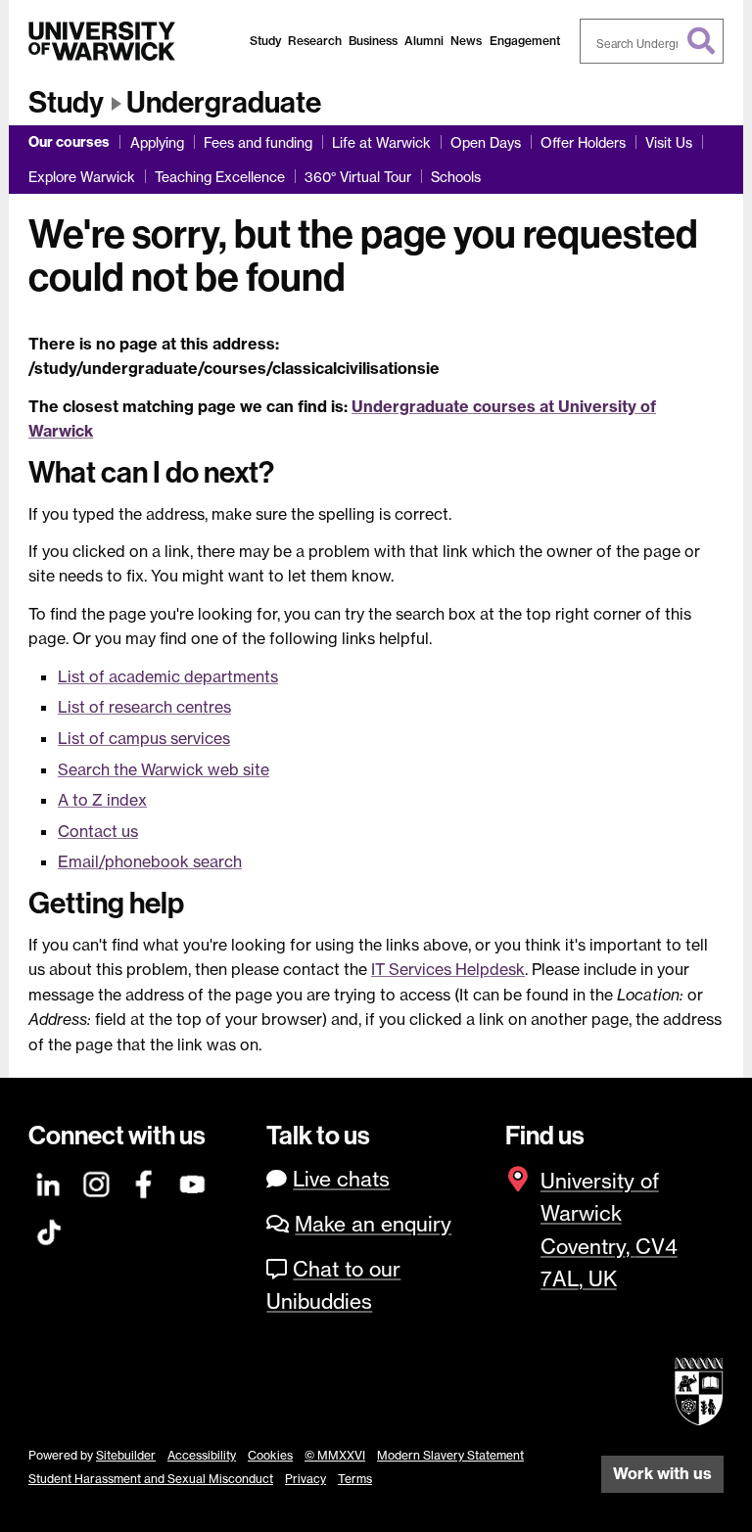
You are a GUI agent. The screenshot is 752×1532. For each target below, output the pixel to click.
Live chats (341, 1179)
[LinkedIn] (49, 1181)
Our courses (69, 142)
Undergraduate (223, 102)
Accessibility (201, 1455)
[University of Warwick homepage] (102, 41)
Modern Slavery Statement (450, 1455)
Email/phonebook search (150, 861)
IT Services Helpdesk (448, 969)
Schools (456, 176)
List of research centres (144, 707)
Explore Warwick (81, 176)
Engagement (525, 40)
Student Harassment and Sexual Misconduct (150, 1478)
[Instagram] (97, 1181)
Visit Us (668, 142)
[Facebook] (144, 1181)
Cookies (270, 1455)
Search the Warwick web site (163, 769)
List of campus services (144, 738)
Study (265, 40)
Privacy (305, 1478)
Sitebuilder (126, 1455)
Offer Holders (583, 142)
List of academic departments (168, 676)
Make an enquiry (373, 1224)
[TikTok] (49, 1229)
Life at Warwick (381, 142)
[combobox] (652, 41)
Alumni (424, 40)
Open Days (485, 142)
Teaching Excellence (220, 176)
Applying (157, 142)
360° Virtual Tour (358, 176)
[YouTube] (192, 1181)
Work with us (662, 1473)
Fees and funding (258, 142)
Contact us (98, 831)
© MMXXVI (335, 1455)
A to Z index (102, 800)
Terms (355, 1478)
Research (315, 40)
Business (373, 40)
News (466, 40)
